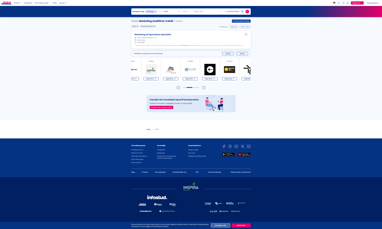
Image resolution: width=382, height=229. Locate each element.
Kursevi (62, 3)
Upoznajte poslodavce (139, 156)
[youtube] (236, 146)
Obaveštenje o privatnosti (241, 172)
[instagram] (230, 146)
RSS (197, 172)
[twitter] (243, 146)
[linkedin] (249, 146)
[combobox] (145, 11)
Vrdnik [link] (157, 129)
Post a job (191, 153)
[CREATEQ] (201, 70)
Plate (55, 3)
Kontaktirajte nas (179, 172)
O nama (145, 172)
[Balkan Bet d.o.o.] (221, 70)
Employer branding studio (197, 156)
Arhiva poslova (136, 162)
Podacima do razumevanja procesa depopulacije (166, 157)
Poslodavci (28, 3)
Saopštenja (161, 150)
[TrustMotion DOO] (241, 70)
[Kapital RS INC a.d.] (182, 70)
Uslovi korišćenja (214, 172)
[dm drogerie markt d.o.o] (162, 70)
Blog (133, 172)
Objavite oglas (193, 150)
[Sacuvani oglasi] (343, 3)
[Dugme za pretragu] (247, 11)
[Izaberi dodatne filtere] (242, 11)
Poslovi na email (136, 153)
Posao (148, 129)
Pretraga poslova (137, 150)
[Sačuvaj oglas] (246, 34)
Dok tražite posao (137, 159)
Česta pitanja (160, 172)
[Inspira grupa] (143, 70)
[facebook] (224, 146)
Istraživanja (161, 153)
